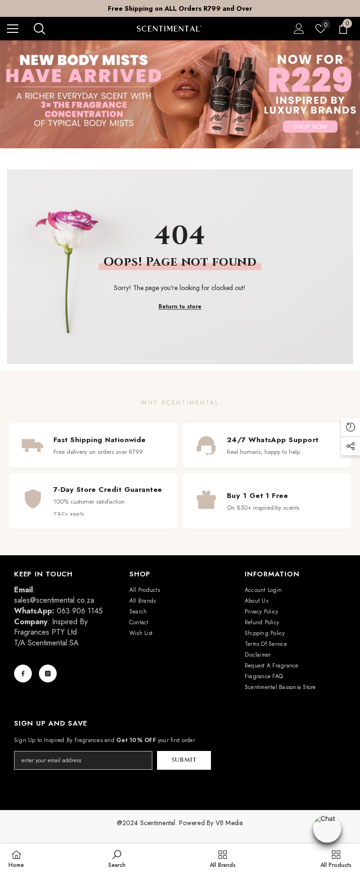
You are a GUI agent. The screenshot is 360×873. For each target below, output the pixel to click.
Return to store (180, 306)
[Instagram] (48, 673)
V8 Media (229, 822)
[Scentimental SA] (180, 94)
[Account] (299, 28)
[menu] (12, 28)
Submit (184, 760)
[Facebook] (23, 673)
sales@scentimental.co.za (54, 600)
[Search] (39, 28)
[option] (180, 8)
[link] (117, 858)
